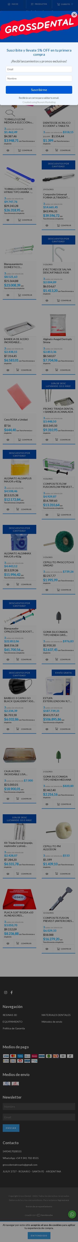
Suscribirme (39, 90)
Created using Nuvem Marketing (39, 102)
